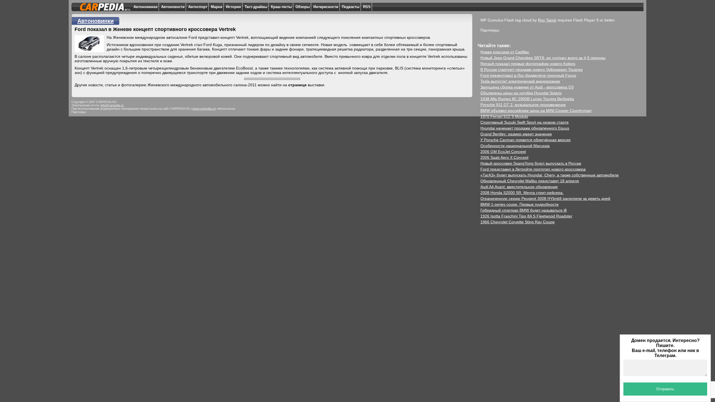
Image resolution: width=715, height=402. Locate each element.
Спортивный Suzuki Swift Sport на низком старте (524, 122)
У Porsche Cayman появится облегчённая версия (525, 140)
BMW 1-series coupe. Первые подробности (519, 204)
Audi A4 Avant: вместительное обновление (519, 187)
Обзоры (302, 7)
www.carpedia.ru (203, 108)
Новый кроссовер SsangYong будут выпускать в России (530, 163)
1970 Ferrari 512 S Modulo (504, 116)
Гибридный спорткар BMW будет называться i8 (523, 210)
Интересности (325, 7)
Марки (216, 7)
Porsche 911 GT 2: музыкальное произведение (523, 104)
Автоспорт (197, 7)
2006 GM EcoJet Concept (503, 151)
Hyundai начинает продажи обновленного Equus (524, 128)
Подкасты (350, 7)
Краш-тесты (281, 7)
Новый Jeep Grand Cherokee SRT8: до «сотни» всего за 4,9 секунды (543, 58)
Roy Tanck (547, 20)
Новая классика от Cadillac (504, 52)
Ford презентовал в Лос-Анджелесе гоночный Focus (528, 75)
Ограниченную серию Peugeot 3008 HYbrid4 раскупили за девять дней (545, 198)
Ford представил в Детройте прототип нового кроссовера (533, 169)
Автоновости (173, 7)
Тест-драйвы (256, 7)
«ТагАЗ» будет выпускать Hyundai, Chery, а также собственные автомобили (549, 175)
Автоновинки (146, 7)
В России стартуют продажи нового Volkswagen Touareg (531, 69)
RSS (367, 7)
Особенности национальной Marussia (515, 145)
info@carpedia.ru (112, 105)
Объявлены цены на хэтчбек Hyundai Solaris (521, 93)
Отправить (665, 389)
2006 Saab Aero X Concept (504, 157)
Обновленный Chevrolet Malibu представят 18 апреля (529, 181)
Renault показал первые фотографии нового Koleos (527, 63)
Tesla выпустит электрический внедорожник (520, 81)
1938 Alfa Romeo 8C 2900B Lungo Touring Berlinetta (527, 99)
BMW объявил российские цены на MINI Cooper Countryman (536, 110)
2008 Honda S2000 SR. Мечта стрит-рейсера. (522, 192)
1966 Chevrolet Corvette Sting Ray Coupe (517, 222)
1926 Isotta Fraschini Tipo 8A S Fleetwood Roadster (526, 216)
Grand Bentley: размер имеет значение (516, 134)
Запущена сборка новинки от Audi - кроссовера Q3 (527, 87)
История (233, 7)
